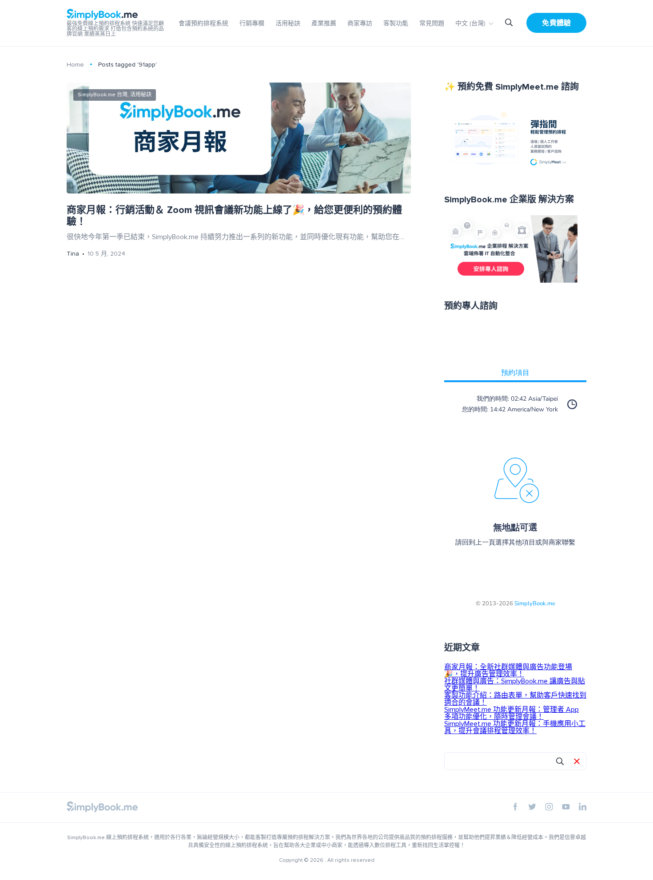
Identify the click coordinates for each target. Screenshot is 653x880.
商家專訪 (359, 23)
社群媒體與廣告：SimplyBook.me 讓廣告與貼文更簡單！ (514, 685)
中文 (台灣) (470, 23)
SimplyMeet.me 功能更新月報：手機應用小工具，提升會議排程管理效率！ (514, 727)
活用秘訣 (287, 23)
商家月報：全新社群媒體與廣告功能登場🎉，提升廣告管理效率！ (508, 671)
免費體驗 (556, 23)
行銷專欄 (251, 23)
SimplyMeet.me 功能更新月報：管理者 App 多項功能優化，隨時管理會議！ (511, 713)
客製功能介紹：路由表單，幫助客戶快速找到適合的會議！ (515, 699)
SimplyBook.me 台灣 (102, 94)
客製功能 (395, 23)
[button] (577, 762)
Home (75, 64)
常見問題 (431, 23)
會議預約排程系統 (203, 23)
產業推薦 (323, 23)
